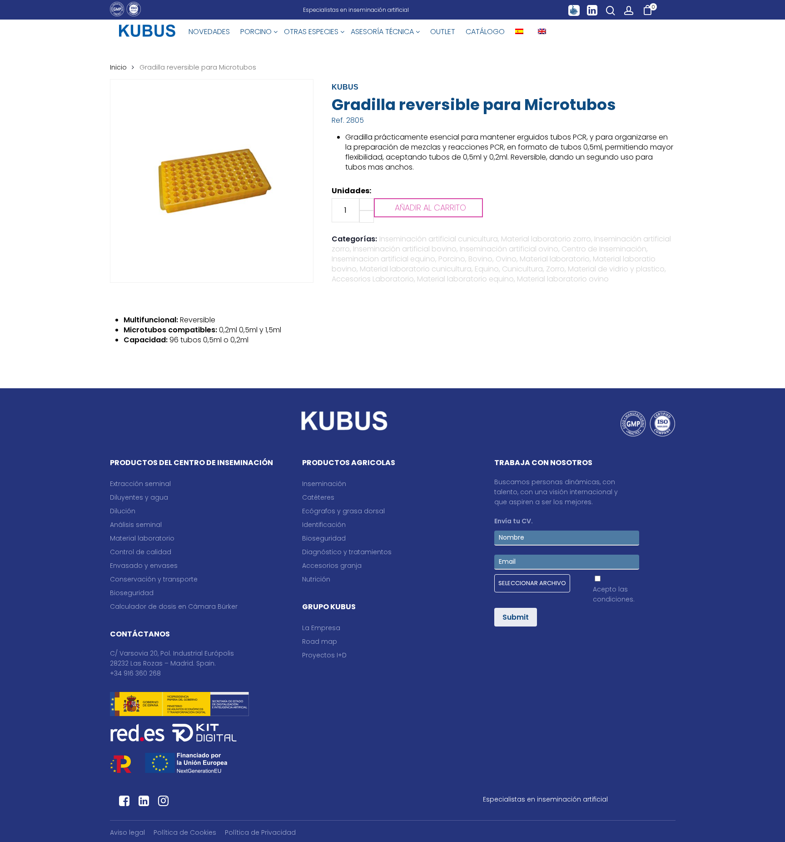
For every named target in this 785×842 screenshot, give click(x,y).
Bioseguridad (132, 592)
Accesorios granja (332, 565)
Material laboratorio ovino (563, 279)
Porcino (451, 259)
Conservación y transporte (154, 579)
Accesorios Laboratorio (373, 279)
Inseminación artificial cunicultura (438, 239)
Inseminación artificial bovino (405, 249)
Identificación (324, 524)
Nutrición (316, 579)
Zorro (555, 269)
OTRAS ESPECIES (312, 31)
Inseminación (324, 483)
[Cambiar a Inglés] (542, 32)
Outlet (442, 31)
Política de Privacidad (260, 832)
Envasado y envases (144, 565)
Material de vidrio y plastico (616, 269)
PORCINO (256, 31)
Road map (319, 641)
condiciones (613, 599)
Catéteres (318, 497)
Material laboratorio (555, 259)
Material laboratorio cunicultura (416, 269)
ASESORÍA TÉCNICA (383, 31)
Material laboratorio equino (465, 279)
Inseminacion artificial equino (383, 259)
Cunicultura (522, 269)
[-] (366, 216)
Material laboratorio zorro (546, 239)
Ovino (506, 259)
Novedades (209, 31)
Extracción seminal (140, 483)
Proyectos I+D (324, 655)
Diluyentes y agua (139, 497)
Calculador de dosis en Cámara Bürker (174, 606)
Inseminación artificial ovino (509, 249)
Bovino (480, 259)
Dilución (122, 511)
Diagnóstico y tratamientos (347, 551)
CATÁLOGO (485, 31)
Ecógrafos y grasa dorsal (343, 511)
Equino (487, 269)
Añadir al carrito (430, 207)
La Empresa (321, 627)
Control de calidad (140, 551)
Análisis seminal (136, 524)
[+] (366, 204)
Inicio (118, 67)
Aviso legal (127, 832)
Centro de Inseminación (603, 249)
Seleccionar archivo (532, 583)
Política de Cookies (185, 832)
